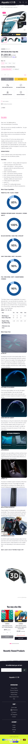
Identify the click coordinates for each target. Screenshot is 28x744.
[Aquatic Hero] (8, 2)
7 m (3, 63)
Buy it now (20, 79)
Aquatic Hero (15, 736)
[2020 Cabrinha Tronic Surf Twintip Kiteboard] (7, 616)
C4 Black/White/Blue (6, 69)
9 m (6, 63)
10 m (10, 63)
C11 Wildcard (16, 69)
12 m (14, 63)
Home (2, 7)
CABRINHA (7, 623)
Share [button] (3, 107)
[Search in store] (23, 2)
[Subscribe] (24, 670)
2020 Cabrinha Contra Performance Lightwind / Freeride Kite (21, 627)
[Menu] (26, 2)
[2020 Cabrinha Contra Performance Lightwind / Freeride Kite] (21, 616)
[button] (24, 23)
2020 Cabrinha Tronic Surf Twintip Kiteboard (7, 626)
